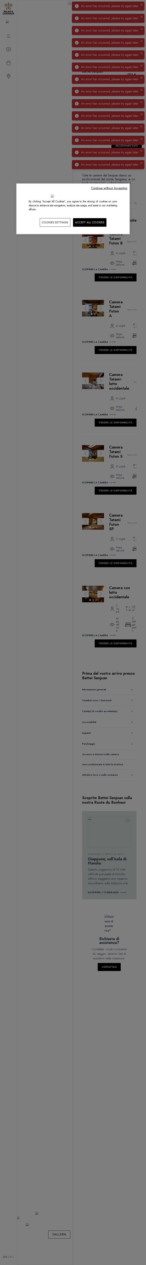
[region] (73, 209)
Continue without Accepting (109, 188)
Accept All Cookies (89, 222)
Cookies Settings (55, 222)
